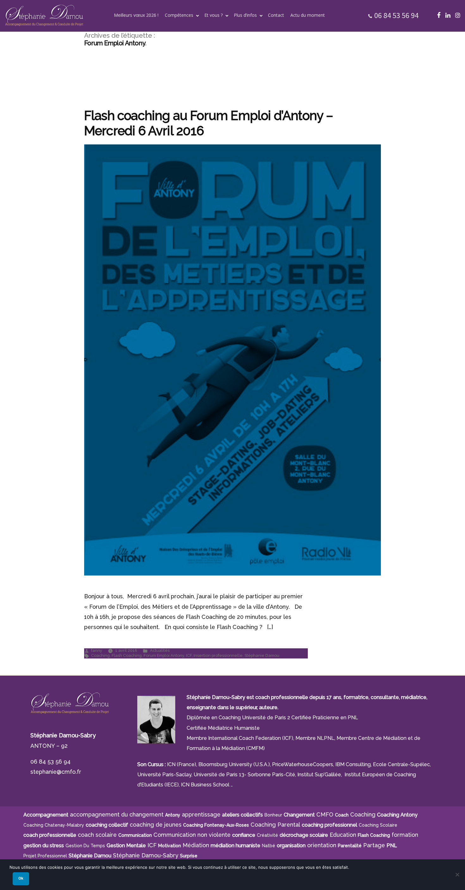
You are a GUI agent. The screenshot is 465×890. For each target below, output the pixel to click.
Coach (342, 814)
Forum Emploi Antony (164, 655)
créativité (267, 835)
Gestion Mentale (126, 845)
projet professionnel (45, 855)
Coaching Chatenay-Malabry (53, 825)
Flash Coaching (127, 655)
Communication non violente (192, 834)
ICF (189, 655)
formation (405, 834)
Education (343, 834)
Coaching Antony (397, 815)
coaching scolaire (378, 825)
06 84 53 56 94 (396, 15)
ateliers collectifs (242, 815)
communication (135, 835)
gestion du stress (43, 845)
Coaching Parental (275, 824)
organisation (291, 845)
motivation (169, 845)
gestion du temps (85, 845)
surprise (188, 855)
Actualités (160, 650)
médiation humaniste (235, 845)
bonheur (273, 814)
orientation (321, 845)
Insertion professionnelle (218, 655)
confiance (243, 835)
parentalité (350, 845)
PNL (392, 845)
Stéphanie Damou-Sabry (145, 855)
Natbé (268, 845)
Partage (374, 845)
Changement (299, 815)
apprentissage (201, 814)
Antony (172, 814)
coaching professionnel (329, 825)
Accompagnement (45, 815)
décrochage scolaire (304, 835)
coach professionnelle (49, 835)
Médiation (196, 845)
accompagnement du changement (117, 814)
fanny (96, 650)
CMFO (324, 814)
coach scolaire (97, 834)
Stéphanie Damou (262, 655)
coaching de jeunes (156, 824)
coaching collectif (107, 825)
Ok (20, 878)
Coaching (100, 655)
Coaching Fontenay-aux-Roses (216, 825)
